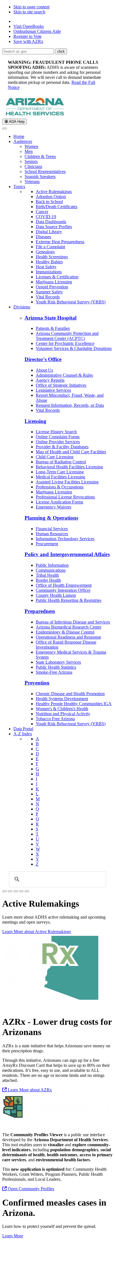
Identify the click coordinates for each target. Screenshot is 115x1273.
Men (29, 151)
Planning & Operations (51, 518)
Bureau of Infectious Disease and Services (73, 622)
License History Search (56, 431)
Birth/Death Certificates (56, 206)
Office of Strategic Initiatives (61, 385)
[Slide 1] (4, 891)
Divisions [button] (21, 307)
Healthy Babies (49, 261)
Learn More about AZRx (29, 1089)
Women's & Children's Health (62, 708)
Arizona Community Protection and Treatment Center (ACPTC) (67, 336)
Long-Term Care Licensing (60, 471)
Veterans (32, 181)
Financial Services (52, 528)
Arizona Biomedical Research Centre (68, 627)
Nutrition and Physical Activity (63, 713)
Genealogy (45, 251)
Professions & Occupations (59, 487)
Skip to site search (29, 11)
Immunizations (49, 271)
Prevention (37, 683)
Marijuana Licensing (54, 281)
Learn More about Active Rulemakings (36, 931)
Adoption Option (51, 196)
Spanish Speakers (40, 176)
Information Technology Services (65, 538)
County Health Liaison (56, 595)
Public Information (52, 565)
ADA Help (16, 122)
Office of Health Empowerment (64, 585)
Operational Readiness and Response (68, 637)
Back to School (49, 201)
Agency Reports (50, 380)
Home (18, 136)
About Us (44, 370)
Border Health (48, 580)
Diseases (43, 236)
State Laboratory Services (58, 662)
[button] (61, 51)
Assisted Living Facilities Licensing (67, 481)
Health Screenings (52, 256)
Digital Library (49, 231)
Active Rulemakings (54, 191)
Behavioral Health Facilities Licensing (69, 466)
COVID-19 (46, 216)
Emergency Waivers (53, 507)
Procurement (47, 543)
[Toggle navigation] (4, 128)
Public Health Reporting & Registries (68, 600)
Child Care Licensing (54, 456)
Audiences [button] (22, 141)
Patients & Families (53, 328)
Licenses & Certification (57, 276)
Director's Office (43, 359)
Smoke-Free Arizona (54, 672)
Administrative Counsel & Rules (64, 375)
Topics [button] (19, 186)
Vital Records (48, 296)
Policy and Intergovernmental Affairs (67, 554)
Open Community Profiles (30, 1188)
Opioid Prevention (52, 286)
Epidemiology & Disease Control (65, 632)
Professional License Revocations (65, 497)
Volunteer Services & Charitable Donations (74, 348)
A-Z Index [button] (22, 733)
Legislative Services (53, 390)
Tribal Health (47, 575)
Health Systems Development (62, 698)
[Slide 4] (27, 891)
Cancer (42, 211)
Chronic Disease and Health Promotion (70, 693)
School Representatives (45, 171)
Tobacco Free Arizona (55, 718)
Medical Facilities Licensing (60, 476)
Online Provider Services (58, 441)
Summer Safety (49, 291)
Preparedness (40, 611)
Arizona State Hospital (50, 318)
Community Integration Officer (63, 590)
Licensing (35, 421)
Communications (51, 570)
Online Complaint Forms (58, 436)
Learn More (12, 1235)
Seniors (31, 161)
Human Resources (52, 533)
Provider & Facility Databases (62, 446)
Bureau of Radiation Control (61, 461)
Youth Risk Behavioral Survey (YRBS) (71, 302)
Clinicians (33, 166)
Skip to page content (31, 6)
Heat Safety (46, 266)
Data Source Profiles (54, 226)
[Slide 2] (15, 891)
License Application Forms (59, 502)
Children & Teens (40, 156)
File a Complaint (50, 246)
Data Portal (23, 728)
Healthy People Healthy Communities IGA (74, 703)
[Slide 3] (21, 891)
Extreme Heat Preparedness (60, 241)
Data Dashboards (51, 221)
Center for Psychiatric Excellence (65, 343)
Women (31, 146)
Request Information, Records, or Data (70, 405)
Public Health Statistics (56, 667)
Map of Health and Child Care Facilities (71, 451)
